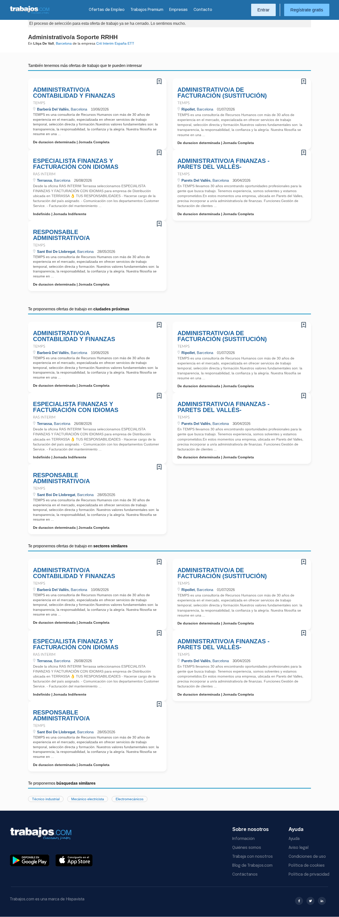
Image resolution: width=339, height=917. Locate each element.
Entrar (263, 9)
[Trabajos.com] (30, 13)
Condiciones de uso (307, 857)
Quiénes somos (246, 848)
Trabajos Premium (147, 10)
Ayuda (294, 839)
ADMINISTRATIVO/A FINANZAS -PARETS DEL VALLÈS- (223, 164)
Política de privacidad (309, 874)
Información (243, 839)
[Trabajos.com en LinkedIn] (322, 901)
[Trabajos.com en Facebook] (299, 901)
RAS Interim (44, 174)
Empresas (178, 10)
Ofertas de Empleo (107, 10)
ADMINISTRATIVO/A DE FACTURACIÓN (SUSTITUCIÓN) (222, 93)
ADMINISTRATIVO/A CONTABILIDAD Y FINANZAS (74, 93)
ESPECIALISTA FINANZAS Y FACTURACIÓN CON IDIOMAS (75, 164)
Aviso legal (298, 848)
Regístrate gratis (306, 9)
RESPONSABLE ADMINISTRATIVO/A (61, 235)
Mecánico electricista (87, 799)
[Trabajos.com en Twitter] (310, 901)
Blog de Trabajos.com (252, 865)
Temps (39, 103)
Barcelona (64, 43)
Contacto (203, 10)
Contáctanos (245, 874)
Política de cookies (307, 865)
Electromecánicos (129, 799)
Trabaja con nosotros (252, 857)
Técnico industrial (46, 799)
